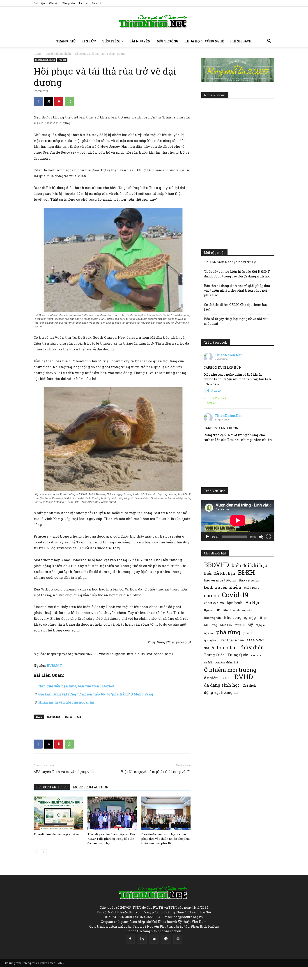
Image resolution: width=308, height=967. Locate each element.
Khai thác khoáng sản (237, 610)
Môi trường (167, 41)
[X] (48, 101)
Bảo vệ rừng (249, 580)
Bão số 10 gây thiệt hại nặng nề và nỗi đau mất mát (236, 321)
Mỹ (250, 624)
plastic (248, 633)
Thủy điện (251, 647)
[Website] (177, 939)
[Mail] (154, 939)
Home (37, 53)
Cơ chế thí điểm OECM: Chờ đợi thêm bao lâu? (236, 306)
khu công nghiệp (240, 617)
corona (211, 595)
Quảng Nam (211, 640)
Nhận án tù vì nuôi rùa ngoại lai (66, 702)
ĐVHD (68, 716)
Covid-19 (235, 594)
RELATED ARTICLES (52, 787)
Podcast (96, 3)
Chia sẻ (211, 402)
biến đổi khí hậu (249, 565)
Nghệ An (261, 625)
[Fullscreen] (268, 536)
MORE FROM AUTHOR (90, 787)
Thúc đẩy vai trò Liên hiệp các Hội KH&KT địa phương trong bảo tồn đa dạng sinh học (111, 838)
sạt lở (209, 647)
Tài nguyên (140, 41)
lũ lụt (263, 617)
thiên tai (226, 647)
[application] (237, 520)
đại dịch (249, 685)
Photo (216, 390)
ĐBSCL (226, 678)
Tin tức (89, 41)
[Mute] (261, 536)
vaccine (256, 655)
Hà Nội (252, 602)
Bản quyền (68, 3)
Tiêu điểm (111, 41)
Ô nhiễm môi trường (230, 669)
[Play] (207, 536)
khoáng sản (212, 618)
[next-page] (43, 852)
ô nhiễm (211, 677)
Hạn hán (209, 610)
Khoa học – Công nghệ (204, 41)
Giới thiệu (39, 3)
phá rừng (228, 632)
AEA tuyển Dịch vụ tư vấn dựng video (65, 771)
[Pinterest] (58, 101)
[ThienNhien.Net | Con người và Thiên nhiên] (154, 21)
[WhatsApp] (69, 101)
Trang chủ (66, 41)
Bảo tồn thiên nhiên (58, 53)
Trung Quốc (214, 654)
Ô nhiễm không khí (226, 662)
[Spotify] (165, 939)
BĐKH (246, 572)
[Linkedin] (142, 939)
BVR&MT (54, 665)
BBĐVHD (216, 564)
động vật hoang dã (221, 692)
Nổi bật (62, 59)
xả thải (208, 662)
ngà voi (208, 633)
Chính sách (241, 41)
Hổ (218, 610)
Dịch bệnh (234, 603)
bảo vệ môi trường (220, 580)
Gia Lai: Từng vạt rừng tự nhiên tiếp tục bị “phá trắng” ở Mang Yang (95, 694)
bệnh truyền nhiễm (222, 587)
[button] (269, 41)
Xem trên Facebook (215, 398)
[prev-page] (36, 852)
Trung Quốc (238, 654)
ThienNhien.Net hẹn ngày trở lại (56, 834)
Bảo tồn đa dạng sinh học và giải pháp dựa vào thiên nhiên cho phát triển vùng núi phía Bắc (165, 838)
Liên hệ (83, 3)
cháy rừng (251, 588)
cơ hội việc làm (214, 603)
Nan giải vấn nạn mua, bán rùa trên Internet (76, 686)
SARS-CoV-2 (255, 640)
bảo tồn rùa (53, 716)
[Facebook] (38, 101)
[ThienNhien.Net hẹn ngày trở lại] (58, 813)
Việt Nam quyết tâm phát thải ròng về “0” (156, 771)
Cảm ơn (53, 3)
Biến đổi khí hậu (219, 573)
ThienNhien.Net (228, 355)
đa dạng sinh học (222, 685)
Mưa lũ (239, 625)
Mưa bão (226, 625)
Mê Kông (210, 625)
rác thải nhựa (232, 640)
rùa (79, 716)
